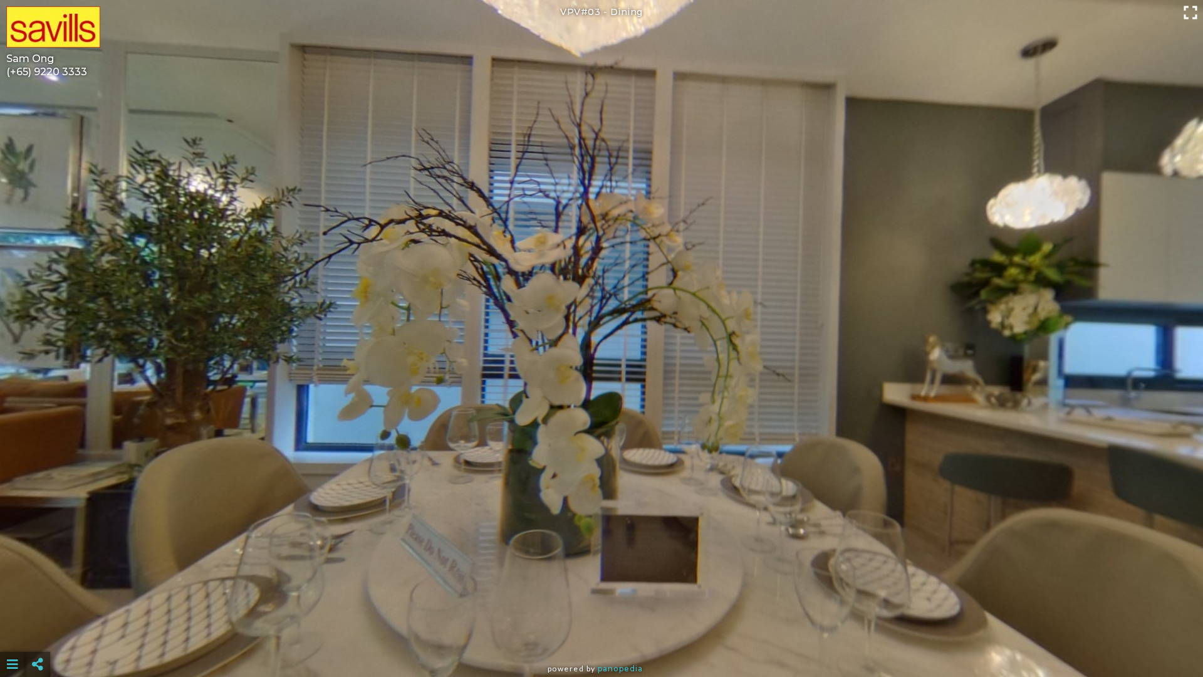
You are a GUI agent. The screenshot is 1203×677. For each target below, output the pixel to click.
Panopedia (620, 668)
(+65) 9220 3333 (46, 72)
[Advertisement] (601, 633)
